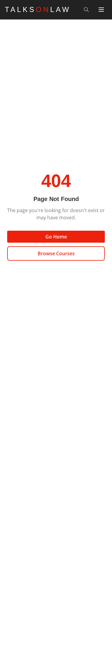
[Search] (86, 9)
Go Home (56, 236)
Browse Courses (56, 253)
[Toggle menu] (101, 10)
